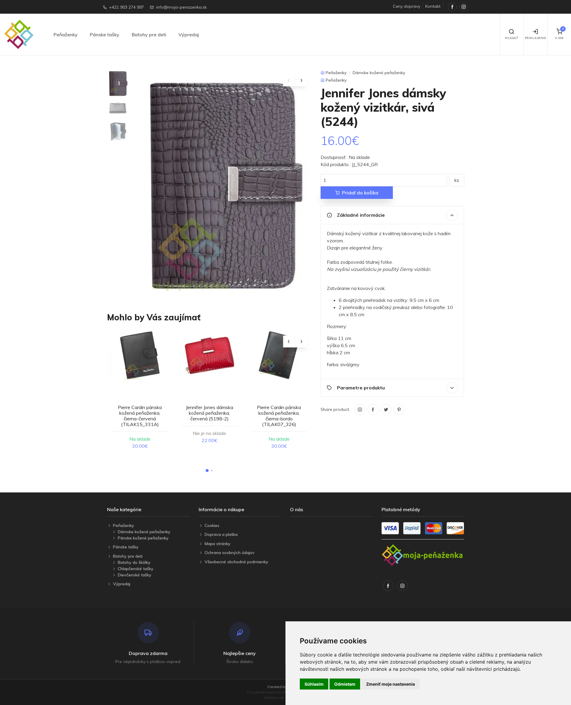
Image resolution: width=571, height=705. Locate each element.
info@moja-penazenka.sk (181, 7)
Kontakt (432, 6)
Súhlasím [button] (314, 684)
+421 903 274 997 (126, 7)
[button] (207, 470)
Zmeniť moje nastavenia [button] (390, 684)
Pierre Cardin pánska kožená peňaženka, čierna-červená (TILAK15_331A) (140, 416)
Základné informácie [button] (361, 215)
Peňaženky (66, 35)
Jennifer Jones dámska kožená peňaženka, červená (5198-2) (209, 413)
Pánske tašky (104, 35)
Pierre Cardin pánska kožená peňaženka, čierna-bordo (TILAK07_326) (279, 416)
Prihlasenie (535, 38)
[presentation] (289, 80)
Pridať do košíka (360, 193)
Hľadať (511, 38)
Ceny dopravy (406, 6)
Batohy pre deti (149, 35)
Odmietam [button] (344, 684)
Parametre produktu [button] (361, 388)
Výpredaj (188, 35)
